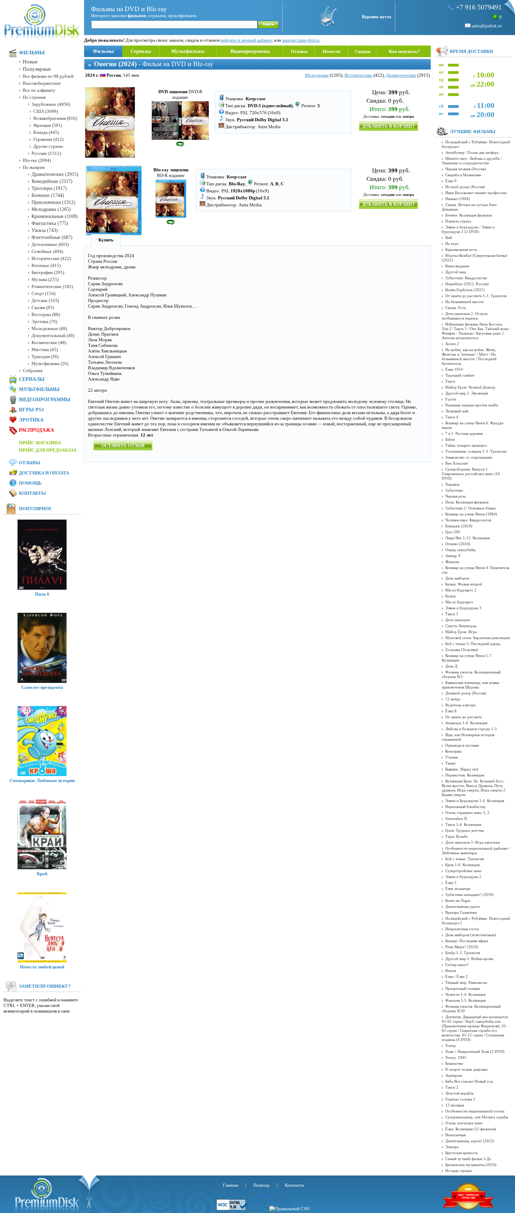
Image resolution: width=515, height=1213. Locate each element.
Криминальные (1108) (55, 216)
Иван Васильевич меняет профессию (476, 193)
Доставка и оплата (44, 472)
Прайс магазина (40, 442)
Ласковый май (456, 411)
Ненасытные (455, 1135)
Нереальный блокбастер (465, 806)
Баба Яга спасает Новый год (469, 1081)
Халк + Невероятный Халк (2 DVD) (474, 1051)
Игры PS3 (31, 409)
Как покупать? (404, 51)
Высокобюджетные (42, 83)
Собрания (32, 370)
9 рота (450, 399)
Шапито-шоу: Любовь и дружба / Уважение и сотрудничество (472, 160)
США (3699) (45, 111)
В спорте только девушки (466, 1069)
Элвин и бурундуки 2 (463, 877)
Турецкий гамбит (459, 375)
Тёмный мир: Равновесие (466, 982)
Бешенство (454, 1063)
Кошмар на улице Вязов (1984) (471, 514)
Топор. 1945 (455, 1057)
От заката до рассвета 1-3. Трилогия (476, 296)
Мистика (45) (45, 349)
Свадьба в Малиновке (463, 175)
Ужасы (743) (45, 230)
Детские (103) (45, 300)
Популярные (37, 69)
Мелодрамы (317, 75)
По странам (34, 97)
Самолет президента (42, 687)
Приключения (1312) (53, 202)
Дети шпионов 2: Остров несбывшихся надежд (464, 315)
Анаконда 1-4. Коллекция (466, 723)
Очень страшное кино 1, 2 (467, 812)
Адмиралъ (453, 1075)
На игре (452, 243)
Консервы (453, 751)
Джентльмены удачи (462, 906)
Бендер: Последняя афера (466, 941)
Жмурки (452, 562)
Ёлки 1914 (454, 369)
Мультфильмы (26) (50, 363)
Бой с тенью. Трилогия (464, 859)
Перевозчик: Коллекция (464, 775)
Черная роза (455, 496)
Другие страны (48, 146)
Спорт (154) (43, 293)
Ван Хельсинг (456, 463)
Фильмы (103, 51)
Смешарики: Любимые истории (42, 780)
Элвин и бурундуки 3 (463, 608)
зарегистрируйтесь (301, 40)
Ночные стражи (458, 1171)
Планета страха (458, 221)
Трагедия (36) (45, 356)
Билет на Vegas (457, 900)
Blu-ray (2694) (37, 160)
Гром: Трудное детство (464, 830)
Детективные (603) (50, 244)
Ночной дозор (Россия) (465, 187)
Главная (230, 1185)
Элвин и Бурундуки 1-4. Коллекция (474, 801)
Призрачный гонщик (462, 988)
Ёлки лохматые (458, 888)
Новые (30, 61)
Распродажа (36, 430)
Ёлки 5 (450, 882)
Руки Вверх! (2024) (461, 947)
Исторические (358, 75)
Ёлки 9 (450, 181)
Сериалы (141, 51)
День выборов (457, 578)
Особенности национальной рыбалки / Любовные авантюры (476, 850)
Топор (450, 1045)
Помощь (30, 483)
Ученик (451, 757)
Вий (448, 237)
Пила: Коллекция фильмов (466, 502)
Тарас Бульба (456, 836)
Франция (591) (47, 125)
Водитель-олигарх (460, 705)
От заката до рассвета (463, 717)
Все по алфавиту (39, 90)
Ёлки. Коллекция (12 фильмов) (470, 1129)
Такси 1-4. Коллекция (463, 824)
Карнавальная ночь (461, 249)
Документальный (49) (53, 335)
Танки (450, 763)
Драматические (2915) (55, 174)
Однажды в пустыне (462, 745)
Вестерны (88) (46, 314)
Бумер (450, 596)
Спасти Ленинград (460, 626)
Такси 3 (451, 614)
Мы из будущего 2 (460, 590)
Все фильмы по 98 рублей (48, 76)
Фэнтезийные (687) (52, 237)
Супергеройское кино (463, 871)
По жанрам (33, 167)
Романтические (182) (52, 286)
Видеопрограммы (250, 51)
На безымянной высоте (464, 302)
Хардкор (452, 484)
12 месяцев (454, 1105)
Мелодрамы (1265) (51, 209)
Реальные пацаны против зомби (471, 405)
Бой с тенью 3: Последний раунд (472, 644)
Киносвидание (457, 266)
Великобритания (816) (55, 118)
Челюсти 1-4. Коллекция (465, 994)
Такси (450, 381)
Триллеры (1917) (49, 188)
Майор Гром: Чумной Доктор (470, 387)
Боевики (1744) (48, 195)
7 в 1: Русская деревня (464, 433)
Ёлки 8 (450, 711)
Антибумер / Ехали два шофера (472, 152)
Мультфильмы (188, 51)
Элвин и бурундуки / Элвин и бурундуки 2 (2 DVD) (468, 229)
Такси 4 (451, 417)
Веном (450, 970)
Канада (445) (46, 132)
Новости (331, 51)
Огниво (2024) (457, 544)
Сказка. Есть (455, 308)
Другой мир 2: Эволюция (466, 393)
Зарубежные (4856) (51, 104)
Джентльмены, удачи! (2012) (469, 1141)
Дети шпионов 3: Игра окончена (472, 842)
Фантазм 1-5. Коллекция (465, 1000)
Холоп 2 (452, 344)
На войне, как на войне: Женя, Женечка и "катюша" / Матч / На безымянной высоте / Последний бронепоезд (469, 356)
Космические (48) (49, 342)
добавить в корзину (389, 126)
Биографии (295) (48, 272)
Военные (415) (46, 265)
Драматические (401, 75)
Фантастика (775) (50, 223)
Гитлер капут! (457, 964)
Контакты (32, 493)
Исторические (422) (51, 258)
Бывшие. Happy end (461, 769)
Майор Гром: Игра (461, 632)
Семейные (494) (47, 251)
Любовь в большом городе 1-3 (471, 729)
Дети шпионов (457, 620)
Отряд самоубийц (460, 550)
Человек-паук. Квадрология (468, 520)
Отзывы (299, 51)
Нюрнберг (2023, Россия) (467, 284)
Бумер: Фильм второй (463, 584)
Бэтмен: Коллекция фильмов (468, 215)
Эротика (31, 420)
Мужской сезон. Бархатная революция (477, 638)
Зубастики (454, 490)
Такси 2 (451, 1087)
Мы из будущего (459, 602)
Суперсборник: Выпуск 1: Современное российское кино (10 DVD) (471, 473)
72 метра (452, 699)
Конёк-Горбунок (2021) (465, 290)
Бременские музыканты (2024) (470, 1165)
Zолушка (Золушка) (461, 649)
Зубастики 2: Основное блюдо (470, 508)
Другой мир (455, 272)
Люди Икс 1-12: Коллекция (467, 538)
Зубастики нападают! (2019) (469, 894)
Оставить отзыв (123, 445)
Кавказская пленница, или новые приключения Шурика (470, 684)
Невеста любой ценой (42, 966)
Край (42, 873)
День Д (451, 666)
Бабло (450, 439)
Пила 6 (42, 594)
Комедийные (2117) (52, 181)
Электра (452, 1147)
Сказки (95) (43, 307)
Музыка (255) (45, 279)
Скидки (362, 51)
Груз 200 (452, 532)
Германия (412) (48, 139)
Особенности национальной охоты (474, 1111)
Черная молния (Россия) (465, 169)
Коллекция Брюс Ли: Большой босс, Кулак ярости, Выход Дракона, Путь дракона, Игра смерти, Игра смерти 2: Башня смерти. (474, 788)
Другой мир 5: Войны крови (469, 959)
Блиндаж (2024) (458, 526)
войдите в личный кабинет (247, 40)
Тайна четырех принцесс (466, 445)
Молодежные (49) (49, 328)
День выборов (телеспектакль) (470, 935)
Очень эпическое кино (464, 1123)
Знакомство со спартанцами (468, 457)
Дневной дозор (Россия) (465, 693)
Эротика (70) (44, 321)
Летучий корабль (459, 1093)
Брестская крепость (461, 1153)
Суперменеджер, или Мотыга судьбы (476, 1117)
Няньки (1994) (457, 199)
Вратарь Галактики (461, 912)
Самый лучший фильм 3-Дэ (468, 1159)
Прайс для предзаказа (47, 450)
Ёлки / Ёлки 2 (456, 976)
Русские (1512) (46, 153)
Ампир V (453, 556)
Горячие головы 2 (460, 1099)
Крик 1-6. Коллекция (462, 865)
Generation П (456, 818)
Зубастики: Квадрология (466, 278)
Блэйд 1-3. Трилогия (462, 953)
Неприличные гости (462, 929)
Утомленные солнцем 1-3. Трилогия (475, 451)
